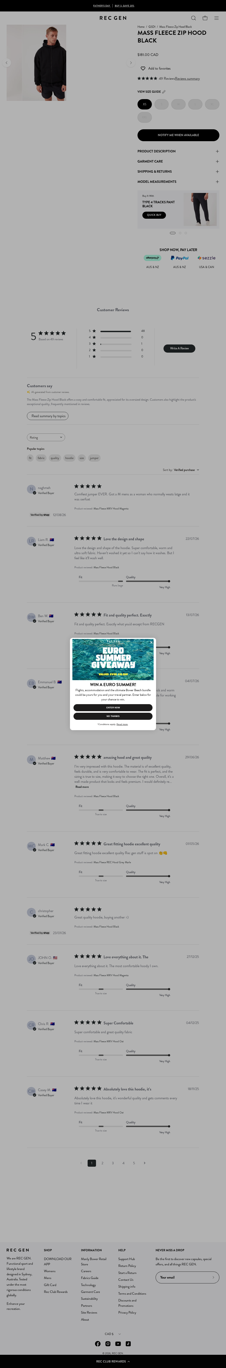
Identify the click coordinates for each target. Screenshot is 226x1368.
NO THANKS (113, 716)
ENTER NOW (113, 707)
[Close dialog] (151, 642)
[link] (113, 659)
